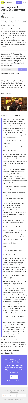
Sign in (24, 2)
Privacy (18, 390)
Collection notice (14, 392)
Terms (22, 390)
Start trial (14, 377)
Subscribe (19, 2)
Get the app (22, 396)
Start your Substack (10, 396)
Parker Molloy (8, 16)
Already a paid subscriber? (14, 380)
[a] (14, 104)
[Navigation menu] (3, 2)
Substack (6, 399)
